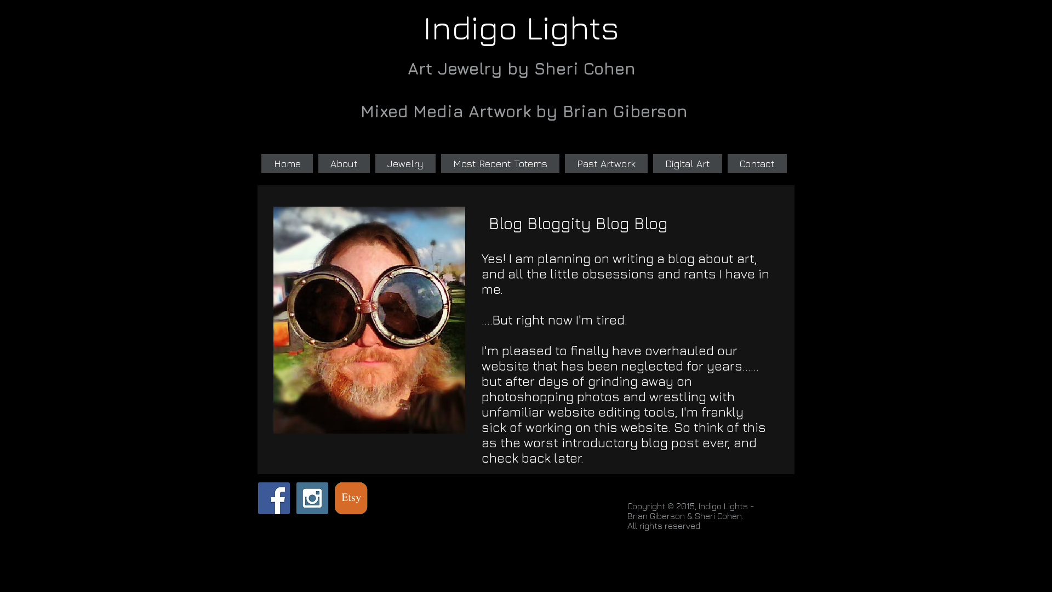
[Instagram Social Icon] (312, 498)
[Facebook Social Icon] (274, 498)
